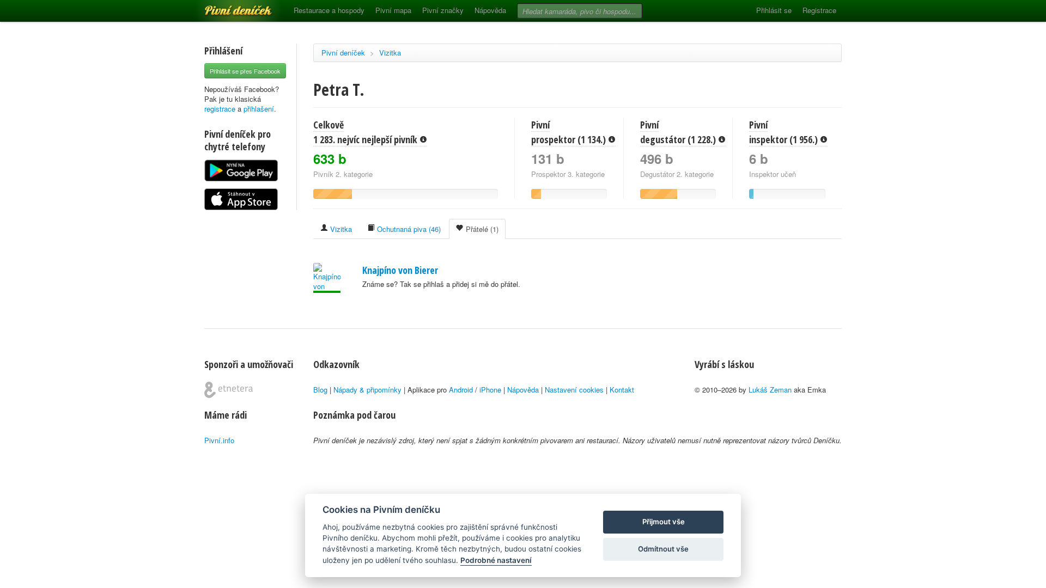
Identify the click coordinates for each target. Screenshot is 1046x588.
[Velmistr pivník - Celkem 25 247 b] (326, 278)
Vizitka (390, 52)
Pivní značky (443, 10)
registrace (219, 108)
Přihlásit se (774, 10)
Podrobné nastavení (496, 560)
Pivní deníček (226, 6)
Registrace (819, 10)
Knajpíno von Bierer (400, 270)
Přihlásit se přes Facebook (245, 70)
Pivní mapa (393, 10)
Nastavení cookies (574, 389)
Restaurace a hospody (329, 10)
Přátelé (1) (481, 229)
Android (461, 389)
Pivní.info (219, 440)
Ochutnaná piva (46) (408, 229)
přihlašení (259, 108)
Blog (320, 389)
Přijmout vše (663, 521)
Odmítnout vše (663, 548)
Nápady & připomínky (367, 389)
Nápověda (490, 10)
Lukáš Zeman (770, 389)
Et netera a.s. (228, 390)
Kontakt (622, 389)
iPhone (490, 389)
